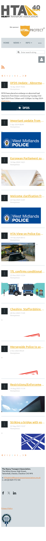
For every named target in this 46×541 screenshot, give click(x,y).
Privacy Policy (7, 508)
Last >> (25, 75)
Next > (23, 75)
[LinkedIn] (14, 493)
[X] (9, 493)
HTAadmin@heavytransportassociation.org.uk (22, 477)
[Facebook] (3, 493)
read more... (6, 101)
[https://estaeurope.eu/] (6, 525)
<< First (2, 75)
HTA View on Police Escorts (28, 233)
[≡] (39, 43)
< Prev (4, 75)
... (20, 76)
